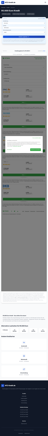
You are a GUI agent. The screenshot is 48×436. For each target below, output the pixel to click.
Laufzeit (4, 25)
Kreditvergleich (24, 398)
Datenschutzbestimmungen (33, 41)
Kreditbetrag (5, 21)
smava (43, 18)
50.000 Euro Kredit (24, 416)
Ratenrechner (24, 423)
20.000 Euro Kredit (24, 412)
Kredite (8, 7)
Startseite (3, 7)
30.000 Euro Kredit (24, 414)
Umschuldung (24, 402)
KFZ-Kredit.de (10, 2)
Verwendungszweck (7, 30)
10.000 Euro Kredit (24, 409)
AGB (26, 41)
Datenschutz (27, 433)
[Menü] (45, 2)
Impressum (20, 433)
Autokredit (24, 396)
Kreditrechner (24, 400)
